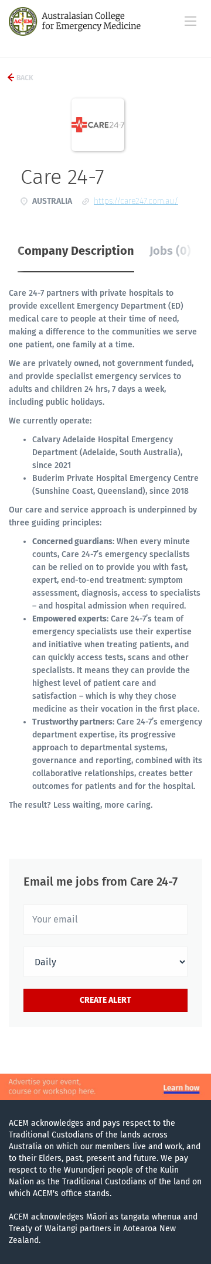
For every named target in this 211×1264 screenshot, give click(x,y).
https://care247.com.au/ (136, 201)
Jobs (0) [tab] (170, 251)
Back (24, 78)
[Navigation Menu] (190, 21)
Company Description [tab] (76, 251)
